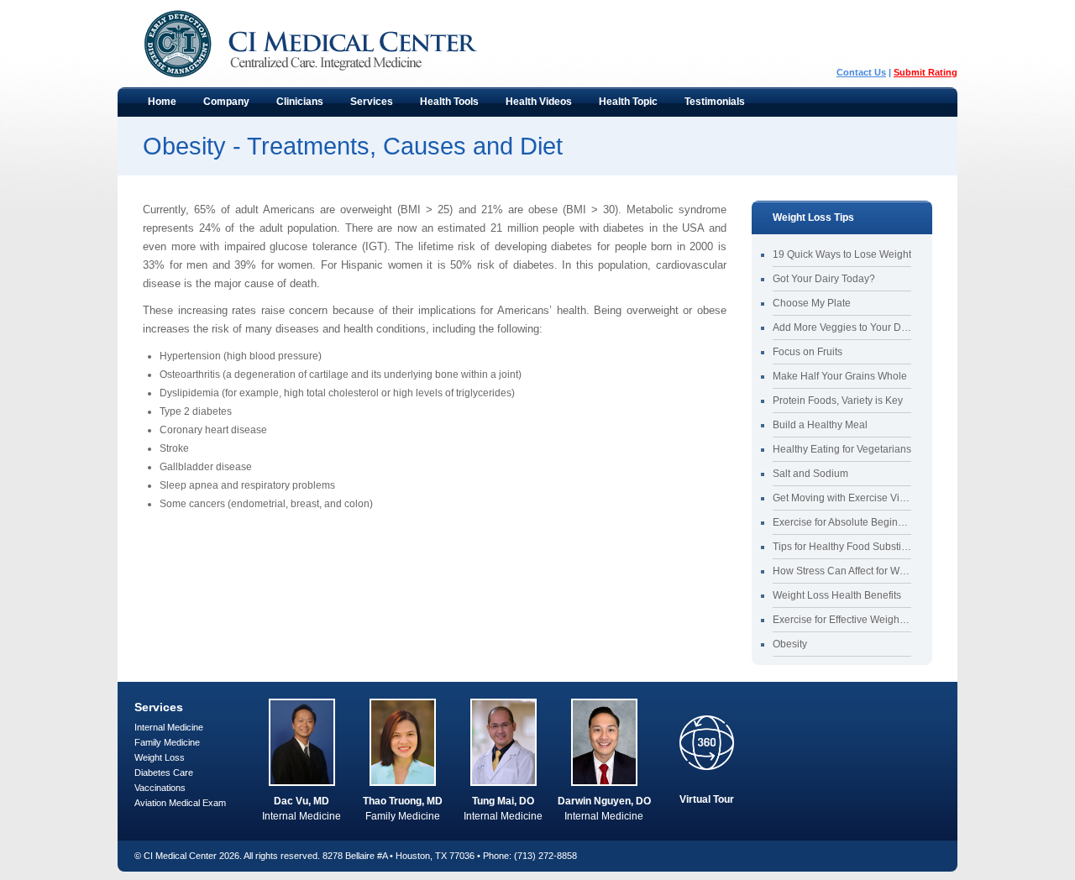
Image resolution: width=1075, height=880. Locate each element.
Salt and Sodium (810, 474)
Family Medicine (167, 742)
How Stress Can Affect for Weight (842, 571)
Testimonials (714, 101)
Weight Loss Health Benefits (837, 595)
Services (365, 106)
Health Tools (442, 106)
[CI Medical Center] (328, 43)
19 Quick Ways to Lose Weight (842, 254)
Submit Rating (925, 72)
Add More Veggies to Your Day (842, 327)
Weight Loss (159, 757)
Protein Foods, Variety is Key (838, 400)
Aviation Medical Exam (180, 803)
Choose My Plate (812, 303)
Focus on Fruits (807, 352)
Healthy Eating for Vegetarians (842, 449)
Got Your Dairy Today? (824, 279)
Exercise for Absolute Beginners (842, 522)
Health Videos (539, 101)
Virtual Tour (706, 799)
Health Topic (621, 106)
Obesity (790, 644)
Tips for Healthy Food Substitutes (842, 547)
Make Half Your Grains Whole (840, 376)
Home (162, 101)
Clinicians (293, 106)
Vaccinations (160, 788)
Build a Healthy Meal (820, 425)
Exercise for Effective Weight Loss (842, 620)
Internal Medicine (168, 727)
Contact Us (861, 72)
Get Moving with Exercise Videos (842, 498)
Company (219, 106)
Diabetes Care (163, 772)
